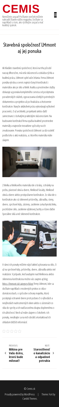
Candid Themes (29, 398)
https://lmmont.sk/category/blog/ (18, 284)
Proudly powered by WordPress (20, 394)
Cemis (21, 9)
